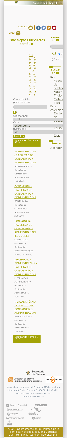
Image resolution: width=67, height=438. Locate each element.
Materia (59, 99)
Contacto (23, 27)
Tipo (57, 102)
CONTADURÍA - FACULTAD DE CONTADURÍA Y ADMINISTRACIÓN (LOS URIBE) (25, 228)
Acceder (56, 148)
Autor (58, 91)
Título (58, 95)
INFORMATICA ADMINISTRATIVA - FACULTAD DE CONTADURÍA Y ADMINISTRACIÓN (25, 267)
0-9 (31, 55)
